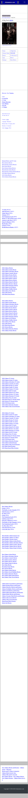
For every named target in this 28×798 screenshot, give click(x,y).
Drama (6, 128)
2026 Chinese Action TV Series (10, 380)
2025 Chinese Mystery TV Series (10, 428)
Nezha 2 (4, 508)
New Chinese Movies (18, 776)
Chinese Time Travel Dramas (9, 599)
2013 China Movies (7, 175)
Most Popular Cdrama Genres (9, 539)
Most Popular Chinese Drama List (10, 535)
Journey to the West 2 (7, 220)
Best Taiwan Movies (7, 568)
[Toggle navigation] (24, 2)
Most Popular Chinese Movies (9, 164)
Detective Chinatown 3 (7, 520)
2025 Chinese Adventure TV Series (11, 416)
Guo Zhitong (5, 103)
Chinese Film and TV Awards (9, 774)
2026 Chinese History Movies (9, 278)
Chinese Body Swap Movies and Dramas (12, 583)
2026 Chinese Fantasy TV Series (10, 389)
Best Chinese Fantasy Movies (9, 559)
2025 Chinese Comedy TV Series (10, 418)
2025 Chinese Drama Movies (9, 307)
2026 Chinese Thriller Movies (9, 289)
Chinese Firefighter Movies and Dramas (12, 589)
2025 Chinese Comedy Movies (9, 306)
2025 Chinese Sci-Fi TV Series (9, 432)
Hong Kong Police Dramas (9, 601)
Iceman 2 (4, 225)
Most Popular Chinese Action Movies (11, 541)
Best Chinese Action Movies (9, 554)
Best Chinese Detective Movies (9, 573)
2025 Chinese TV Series (8, 413)
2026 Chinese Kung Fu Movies (9, 282)
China (7, 119)
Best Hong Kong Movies (8, 566)
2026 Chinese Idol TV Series (9, 390)
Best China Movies (6, 166)
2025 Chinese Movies (7, 300)
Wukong (4, 215)
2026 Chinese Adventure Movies (10, 271)
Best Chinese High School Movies (10, 575)
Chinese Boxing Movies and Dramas (11, 585)
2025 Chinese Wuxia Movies (9, 330)
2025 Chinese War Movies (8, 321)
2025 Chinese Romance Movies (10, 316)
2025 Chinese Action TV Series (10, 414)
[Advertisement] (13, 9)
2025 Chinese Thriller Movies (9, 320)
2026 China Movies (7, 292)
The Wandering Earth (7, 216)
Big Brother (5, 223)
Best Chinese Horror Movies (9, 561)
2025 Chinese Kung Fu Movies (9, 313)
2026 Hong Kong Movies (8, 294)
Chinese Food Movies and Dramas (10, 590)
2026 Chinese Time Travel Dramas (11, 406)
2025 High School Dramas (8, 446)
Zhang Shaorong (6, 102)
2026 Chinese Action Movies (9, 269)
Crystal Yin (5, 98)
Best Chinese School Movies (9, 570)
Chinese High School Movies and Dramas (12, 592)
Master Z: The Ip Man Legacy (9, 218)
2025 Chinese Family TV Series (10, 421)
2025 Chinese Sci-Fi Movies (9, 318)
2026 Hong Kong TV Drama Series (11, 399)
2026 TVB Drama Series (8, 403)
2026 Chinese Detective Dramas (10, 404)
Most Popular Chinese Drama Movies (11, 171)
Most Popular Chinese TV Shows (10, 537)
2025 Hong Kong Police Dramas (10, 448)
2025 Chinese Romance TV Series (10, 430)
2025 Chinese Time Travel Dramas (11, 444)
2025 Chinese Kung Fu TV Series (10, 427)
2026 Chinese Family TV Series (10, 387)
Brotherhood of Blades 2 (8, 227)
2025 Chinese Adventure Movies (10, 304)
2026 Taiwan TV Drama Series (10, 401)
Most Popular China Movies (9, 169)
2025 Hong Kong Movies (8, 325)
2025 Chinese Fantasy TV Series (10, 423)
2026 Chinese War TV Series (9, 397)
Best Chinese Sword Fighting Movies (11, 572)
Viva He (4, 105)
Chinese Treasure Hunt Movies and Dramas (13, 596)
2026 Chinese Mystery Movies (9, 283)
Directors (8, 769)
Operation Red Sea (7, 527)
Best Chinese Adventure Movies (10, 556)
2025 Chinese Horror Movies (9, 311)
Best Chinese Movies (7, 162)
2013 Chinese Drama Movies (9, 176)
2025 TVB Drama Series (8, 439)
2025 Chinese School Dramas (9, 442)
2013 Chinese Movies (6, 17)
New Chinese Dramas (7, 778)
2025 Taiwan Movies (7, 327)
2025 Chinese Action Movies (9, 302)
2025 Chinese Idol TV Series (9, 425)
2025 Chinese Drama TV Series (10, 420)
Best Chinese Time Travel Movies (10, 577)
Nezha (3, 515)
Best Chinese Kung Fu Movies (9, 563)
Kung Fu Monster (6, 222)
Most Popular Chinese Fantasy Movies (11, 544)
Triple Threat (5, 213)
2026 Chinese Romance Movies (10, 285)
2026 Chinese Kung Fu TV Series (10, 392)
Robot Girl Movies (6, 603)
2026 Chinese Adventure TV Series (11, 382)
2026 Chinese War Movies (8, 290)
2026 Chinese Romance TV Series (10, 396)
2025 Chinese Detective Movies (10, 328)
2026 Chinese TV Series (8, 378)
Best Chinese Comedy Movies (9, 558)
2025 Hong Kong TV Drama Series (11, 435)
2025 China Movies (7, 323)
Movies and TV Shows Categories (10, 771)
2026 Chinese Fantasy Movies (9, 276)
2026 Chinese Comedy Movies (9, 273)
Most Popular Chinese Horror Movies (11, 546)
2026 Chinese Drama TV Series (10, 385)
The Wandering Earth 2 (8, 524)
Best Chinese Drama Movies (9, 168)
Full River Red (5, 518)
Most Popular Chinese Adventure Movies (12, 542)
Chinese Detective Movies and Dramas (12, 587)
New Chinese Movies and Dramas (10, 767)
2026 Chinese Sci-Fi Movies (9, 287)
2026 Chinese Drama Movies (9, 275)
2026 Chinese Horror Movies (9, 280)
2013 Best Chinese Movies (8, 173)
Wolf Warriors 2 (6, 211)
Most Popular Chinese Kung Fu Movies (12, 548)
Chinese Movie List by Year (9, 773)
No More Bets (5, 525)
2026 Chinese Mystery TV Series (10, 394)
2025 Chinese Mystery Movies (9, 314)
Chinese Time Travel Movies (9, 597)
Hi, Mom (4, 513)
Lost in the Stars (6, 529)
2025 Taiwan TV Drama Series (10, 437)
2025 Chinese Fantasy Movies (9, 309)
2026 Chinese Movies (7, 268)
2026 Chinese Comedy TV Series (10, 383)
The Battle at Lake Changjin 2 (9, 522)
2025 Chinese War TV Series (9, 434)
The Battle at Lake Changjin (9, 510)
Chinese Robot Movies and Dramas (11, 594)
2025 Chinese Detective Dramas (10, 441)
